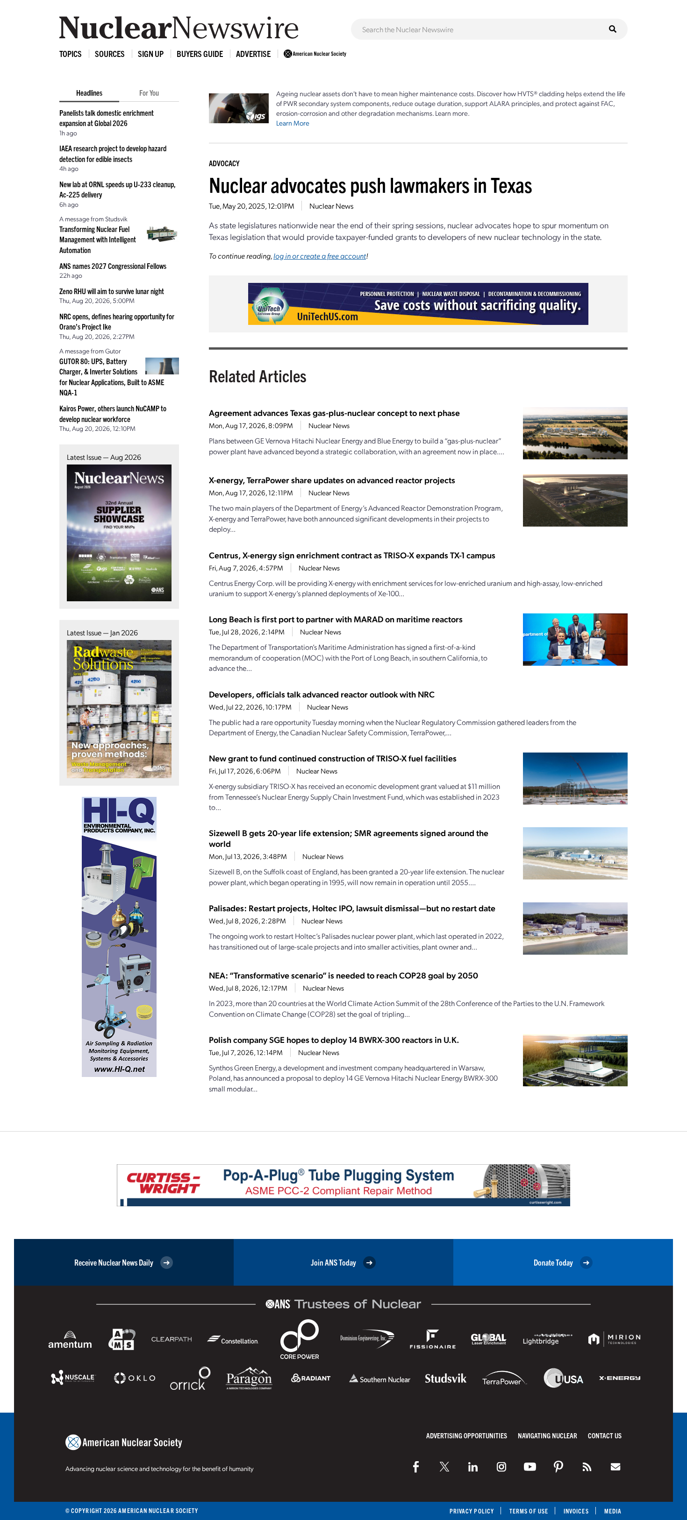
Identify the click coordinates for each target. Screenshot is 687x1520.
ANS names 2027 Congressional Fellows (112, 265)
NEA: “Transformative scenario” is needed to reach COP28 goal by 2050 (343, 975)
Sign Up (151, 53)
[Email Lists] (615, 1467)
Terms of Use (528, 1511)
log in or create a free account (319, 255)
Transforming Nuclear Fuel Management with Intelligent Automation (97, 239)
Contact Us (605, 1435)
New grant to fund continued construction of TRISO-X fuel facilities (333, 758)
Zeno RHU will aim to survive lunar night (111, 291)
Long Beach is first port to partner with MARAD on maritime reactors (336, 618)
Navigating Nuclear (547, 1435)
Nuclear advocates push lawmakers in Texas (370, 184)
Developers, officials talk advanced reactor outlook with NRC (322, 694)
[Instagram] (501, 1467)
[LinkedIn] (473, 1467)
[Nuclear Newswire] (587, 1467)
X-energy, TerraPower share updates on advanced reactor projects (332, 479)
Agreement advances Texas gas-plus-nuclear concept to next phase (334, 412)
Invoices (576, 1511)
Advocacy (224, 163)
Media (613, 1511)
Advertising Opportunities (466, 1435)
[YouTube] (530, 1467)
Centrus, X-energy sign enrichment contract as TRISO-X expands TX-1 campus (352, 554)
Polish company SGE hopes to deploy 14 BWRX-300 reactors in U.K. (334, 1039)
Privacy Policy (472, 1511)
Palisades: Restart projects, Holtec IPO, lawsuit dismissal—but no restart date (352, 907)
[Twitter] (444, 1467)
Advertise (253, 53)
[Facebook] (416, 1467)
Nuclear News (331, 206)
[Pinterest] (558, 1467)
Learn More (292, 122)
